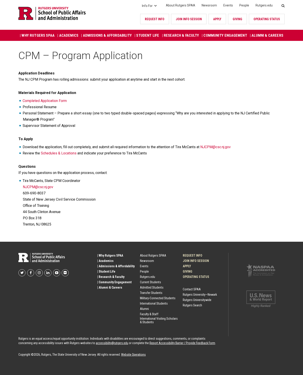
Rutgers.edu (264, 5)
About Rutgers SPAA (180, 5)
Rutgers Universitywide (197, 300)
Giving (237, 19)
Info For (147, 6)
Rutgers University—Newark (200, 294)
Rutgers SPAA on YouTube (56, 272)
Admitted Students (151, 287)
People (244, 5)
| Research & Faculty (180, 35)
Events (228, 5)
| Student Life (146, 35)
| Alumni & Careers (266, 35)
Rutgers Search (192, 305)
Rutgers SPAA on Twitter (22, 272)
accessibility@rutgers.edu (112, 343)
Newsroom (209, 5)
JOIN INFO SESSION (189, 19)
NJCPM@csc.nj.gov (215, 147)
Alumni (144, 309)
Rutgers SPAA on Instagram (39, 272)
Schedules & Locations (59, 153)
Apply (217, 19)
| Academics (67, 35)
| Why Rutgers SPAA (37, 35)
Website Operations (133, 354)
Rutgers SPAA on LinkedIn (47, 272)
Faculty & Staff (149, 314)
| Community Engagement (224, 35)
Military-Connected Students (157, 298)
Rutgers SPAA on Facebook (30, 272)
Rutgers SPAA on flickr (65, 272)
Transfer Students (151, 293)
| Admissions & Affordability (106, 35)
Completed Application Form (45, 101)
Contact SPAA (192, 289)
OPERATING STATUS (267, 19)
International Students (154, 303)
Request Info (154, 19)
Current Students (150, 282)
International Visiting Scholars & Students (159, 320)
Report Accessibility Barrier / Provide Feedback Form (182, 343)
